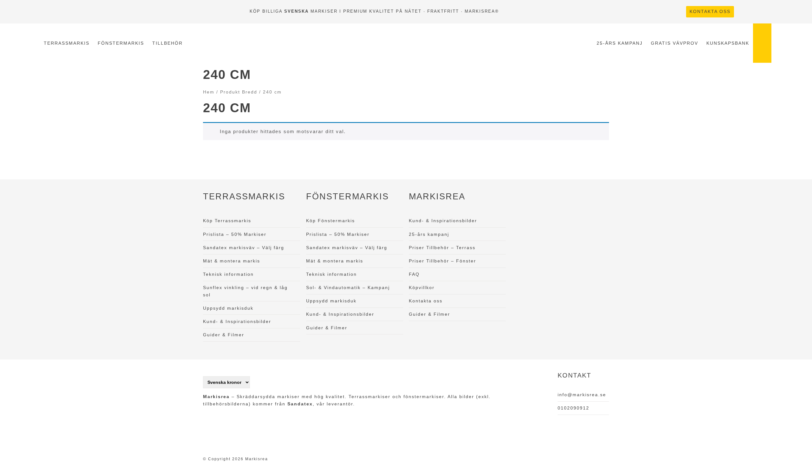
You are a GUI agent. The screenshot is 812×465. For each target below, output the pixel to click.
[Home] (389, 43)
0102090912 (573, 407)
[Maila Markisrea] (765, 11)
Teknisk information (228, 274)
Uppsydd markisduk (228, 308)
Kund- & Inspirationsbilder (237, 321)
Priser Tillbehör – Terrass (442, 247)
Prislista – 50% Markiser (234, 234)
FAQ (414, 274)
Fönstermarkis (121, 43)
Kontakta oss (710, 11)
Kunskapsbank (727, 43)
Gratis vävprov (674, 43)
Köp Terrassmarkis (227, 220)
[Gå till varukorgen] (762, 43)
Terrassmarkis (66, 43)
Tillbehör (167, 43)
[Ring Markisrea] (754, 11)
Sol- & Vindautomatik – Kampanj (348, 287)
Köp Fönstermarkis (330, 220)
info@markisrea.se (582, 394)
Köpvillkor (422, 287)
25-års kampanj (620, 43)
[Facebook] (743, 11)
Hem (208, 92)
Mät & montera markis (231, 260)
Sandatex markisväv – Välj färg (243, 247)
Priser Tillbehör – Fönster (442, 260)
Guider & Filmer (223, 334)
